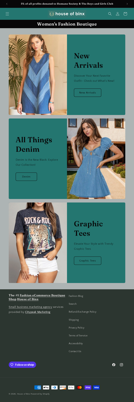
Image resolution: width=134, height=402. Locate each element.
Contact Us (75, 351)
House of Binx (24, 394)
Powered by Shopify (40, 394)
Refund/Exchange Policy (82, 311)
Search (73, 304)
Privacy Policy (76, 327)
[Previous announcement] (7, 4)
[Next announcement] (127, 4)
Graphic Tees (87, 260)
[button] (7, 14)
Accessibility (76, 343)
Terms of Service (78, 335)
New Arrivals (87, 92)
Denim (26, 176)
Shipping (74, 320)
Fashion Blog (76, 296)
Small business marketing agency (30, 307)
